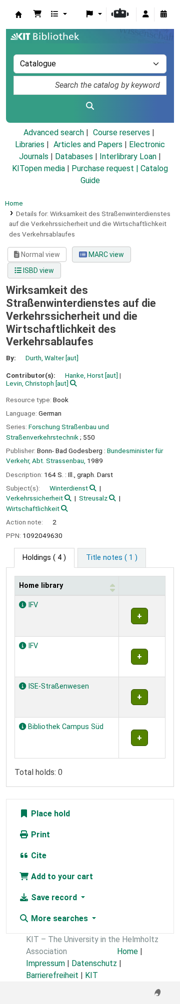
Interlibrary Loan (128, 156)
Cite (37, 855)
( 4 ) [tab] (44, 557)
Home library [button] (41, 585)
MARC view (105, 254)
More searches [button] (59, 918)
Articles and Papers (88, 144)
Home (14, 203)
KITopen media (38, 168)
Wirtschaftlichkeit (33, 508)
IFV (32, 605)
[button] (37, 14)
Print (39, 834)
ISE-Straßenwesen (57, 686)
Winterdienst (69, 488)
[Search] (90, 106)
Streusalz (93, 498)
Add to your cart (61, 876)
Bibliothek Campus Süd (65, 727)
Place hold (49, 813)
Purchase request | (106, 168)
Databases (74, 156)
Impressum (45, 963)
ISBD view (38, 270)
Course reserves (121, 132)
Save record (54, 897)
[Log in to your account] (145, 14)
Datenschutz (94, 963)
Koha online (18, 14)
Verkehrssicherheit (34, 498)
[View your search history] (163, 14)
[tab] (112, 558)
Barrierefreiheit (52, 975)
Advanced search (54, 132)
